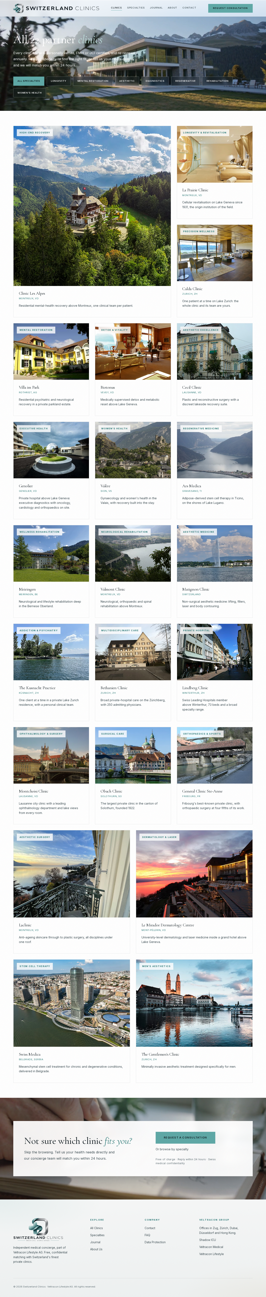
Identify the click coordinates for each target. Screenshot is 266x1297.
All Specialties (28, 80)
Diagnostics (155, 80)
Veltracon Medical (211, 1247)
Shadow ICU (207, 1240)
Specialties (136, 7)
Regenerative (185, 80)
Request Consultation (230, 8)
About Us (96, 1249)
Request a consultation (185, 1137)
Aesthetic (127, 80)
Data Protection (155, 1242)
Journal (156, 7)
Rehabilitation (218, 80)
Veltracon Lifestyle (211, 1254)
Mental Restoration (93, 80)
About (172, 7)
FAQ (147, 1235)
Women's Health (29, 92)
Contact (189, 7)
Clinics (116, 7)
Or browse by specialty (172, 1149)
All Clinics (96, 1228)
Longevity (58, 80)
